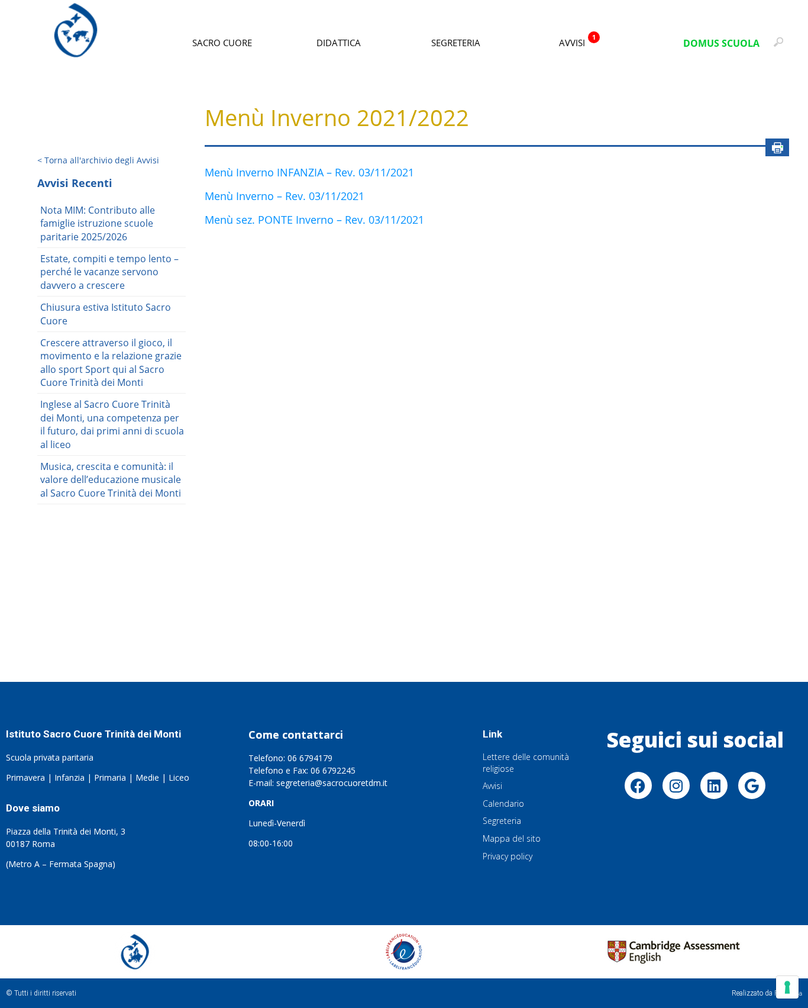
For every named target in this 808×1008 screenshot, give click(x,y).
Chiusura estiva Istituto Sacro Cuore (105, 314)
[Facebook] (638, 785)
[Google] (752, 785)
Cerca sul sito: (781, 47)
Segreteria (455, 43)
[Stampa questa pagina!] (777, 147)
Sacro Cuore (222, 43)
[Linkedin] (714, 785)
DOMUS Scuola (721, 43)
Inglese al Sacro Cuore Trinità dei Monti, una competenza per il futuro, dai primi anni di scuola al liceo (112, 424)
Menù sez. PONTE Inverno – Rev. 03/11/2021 (314, 219)
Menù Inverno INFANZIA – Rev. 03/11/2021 (309, 172)
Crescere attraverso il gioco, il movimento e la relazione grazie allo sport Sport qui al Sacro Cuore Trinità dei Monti (111, 362)
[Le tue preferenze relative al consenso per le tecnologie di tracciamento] (787, 987)
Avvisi (577, 41)
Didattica (338, 43)
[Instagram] (676, 785)
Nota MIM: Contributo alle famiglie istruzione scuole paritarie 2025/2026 (97, 223)
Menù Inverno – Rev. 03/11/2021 (284, 196)
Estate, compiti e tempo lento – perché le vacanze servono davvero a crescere (109, 272)
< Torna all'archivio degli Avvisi (98, 160)
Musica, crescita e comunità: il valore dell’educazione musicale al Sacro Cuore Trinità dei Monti (110, 480)
